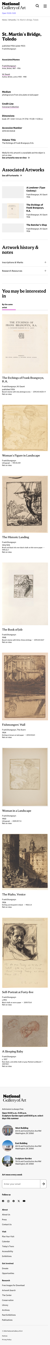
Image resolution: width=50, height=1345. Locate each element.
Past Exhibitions (9, 1315)
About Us (6, 1214)
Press (4, 1219)
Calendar (6, 1241)
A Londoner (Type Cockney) (35, 189)
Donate (5, 1268)
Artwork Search (9, 1290)
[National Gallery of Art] (25, 1097)
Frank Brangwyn (9, 65)
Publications (7, 1320)
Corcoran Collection (10, 107)
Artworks (12, 20)
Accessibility (7, 1251)
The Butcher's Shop (36, 224)
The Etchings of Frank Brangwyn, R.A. (35, 207)
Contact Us (7, 1224)
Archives (6, 1310)
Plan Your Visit (8, 1236)
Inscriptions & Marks (12, 262)
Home (4, 20)
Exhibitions (7, 1256)
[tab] (9, 306)
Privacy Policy (6, 1339)
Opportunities (8, 1273)
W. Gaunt (6, 74)
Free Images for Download (13, 1285)
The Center (7, 1295)
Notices (4, 1336)
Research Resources (12, 270)
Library (5, 1305)
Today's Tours (8, 1246)
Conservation (7, 1300)
